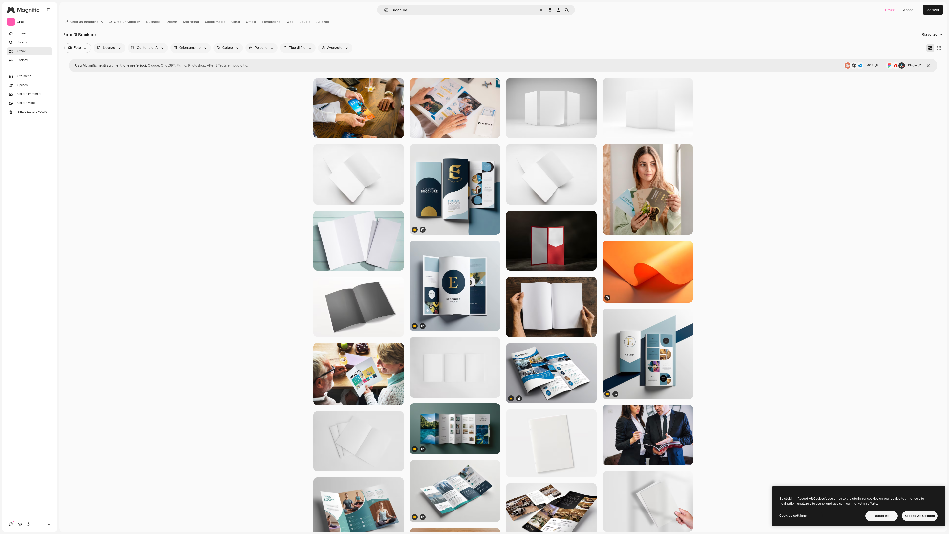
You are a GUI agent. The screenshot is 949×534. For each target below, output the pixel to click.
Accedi (909, 10)
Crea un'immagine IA (86, 22)
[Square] (939, 48)
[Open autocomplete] (384, 10)
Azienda (322, 22)
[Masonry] (930, 48)
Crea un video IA (127, 22)
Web (289, 22)
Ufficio (251, 22)
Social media (215, 22)
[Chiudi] (928, 65)
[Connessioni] (11, 524)
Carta (235, 22)
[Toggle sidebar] (48, 10)
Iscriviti (933, 10)
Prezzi (890, 10)
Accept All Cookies (920, 516)
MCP (869, 65)
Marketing (191, 22)
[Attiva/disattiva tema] (29, 524)
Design (171, 22)
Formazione (271, 22)
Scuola (304, 22)
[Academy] (20, 524)
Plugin (912, 65)
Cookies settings (793, 515)
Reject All (881, 516)
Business (153, 22)
